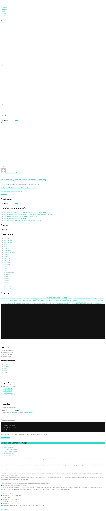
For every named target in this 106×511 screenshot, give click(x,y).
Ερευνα (5, 266)
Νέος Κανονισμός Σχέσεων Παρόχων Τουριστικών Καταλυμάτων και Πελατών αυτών (25, 212)
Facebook (4, 7)
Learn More (7, 437)
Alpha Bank (7, 298)
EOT (28, 298)
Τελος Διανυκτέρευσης (37, 303)
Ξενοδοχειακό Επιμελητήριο (83, 300)
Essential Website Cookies (10, 449)
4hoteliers (3, 187)
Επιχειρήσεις (7, 262)
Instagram (4, 9)
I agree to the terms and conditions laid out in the (17, 412)
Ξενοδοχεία (75, 300)
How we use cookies (9, 447)
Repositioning (7, 250)
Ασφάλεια (6, 300)
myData (76, 298)
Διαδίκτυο (13, 191)
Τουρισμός (34, 187)
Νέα (66, 300)
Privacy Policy (29, 412)
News (5, 244)
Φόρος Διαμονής (90, 303)
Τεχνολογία (6, 278)
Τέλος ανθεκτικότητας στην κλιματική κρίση (15, 218)
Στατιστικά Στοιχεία (13, 303)
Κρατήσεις (57, 300)
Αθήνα (91, 298)
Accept (2, 437)
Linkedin (4, 13)
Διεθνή (20, 300)
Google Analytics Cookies (10, 451)
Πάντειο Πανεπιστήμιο (93, 300)
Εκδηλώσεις (7, 258)
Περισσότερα (4, 194)
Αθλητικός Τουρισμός (98, 298)
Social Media (28, 187)
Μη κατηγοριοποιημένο (9, 272)
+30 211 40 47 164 (7, 391)
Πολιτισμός (6, 274)
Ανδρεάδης (2, 300)
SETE (80, 298)
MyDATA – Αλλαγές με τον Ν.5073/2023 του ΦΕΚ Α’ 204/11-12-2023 (21, 216)
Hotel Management (15, 187)
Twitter (3, 11)
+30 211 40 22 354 (7, 389)
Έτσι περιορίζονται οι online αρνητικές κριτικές (23, 179)
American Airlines (13, 298)
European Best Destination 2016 (37, 298)
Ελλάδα (34, 300)
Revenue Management (9, 252)
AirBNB (8, 187)
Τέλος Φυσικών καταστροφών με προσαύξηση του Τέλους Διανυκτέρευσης (22, 220)
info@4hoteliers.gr (8, 393)
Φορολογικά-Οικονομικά (10, 286)
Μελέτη (62, 300)
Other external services (9, 453)
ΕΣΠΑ (5, 270)
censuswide (19, 298)
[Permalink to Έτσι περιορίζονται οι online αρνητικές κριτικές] (39, 164)
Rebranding (6, 248)
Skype (3, 15)
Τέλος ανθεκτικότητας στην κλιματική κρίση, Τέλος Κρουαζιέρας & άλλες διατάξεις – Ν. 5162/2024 (28, 214)
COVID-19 (6, 238)
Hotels (22, 187)
